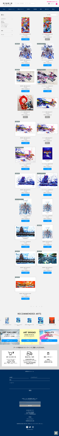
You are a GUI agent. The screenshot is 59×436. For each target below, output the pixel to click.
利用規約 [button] (48, 359)
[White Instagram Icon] (33, 427)
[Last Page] (41, 306)
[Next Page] (39, 306)
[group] (29, 321)
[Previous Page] (33, 306)
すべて (2, 21)
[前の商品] (0, 320)
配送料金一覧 (27, 88)
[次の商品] (58, 320)
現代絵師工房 (8, 3)
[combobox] (52, 15)
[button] (56, 4)
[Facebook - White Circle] (27, 427)
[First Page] (31, 306)
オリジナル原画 (4, 26)
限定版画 (2, 22)
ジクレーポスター (4, 25)
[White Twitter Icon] (30, 427)
